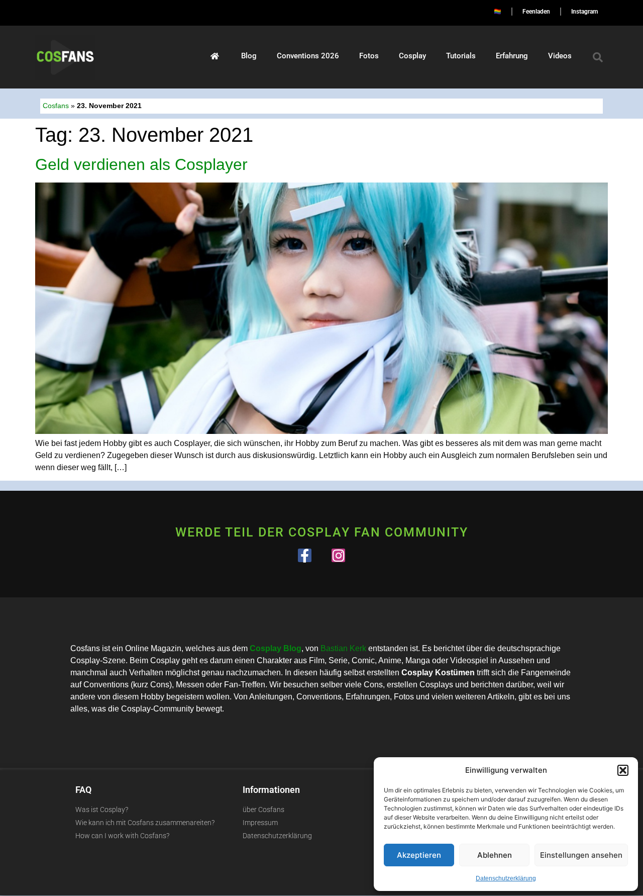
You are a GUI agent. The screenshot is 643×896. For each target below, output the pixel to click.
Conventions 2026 (308, 55)
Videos (560, 55)
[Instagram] (338, 555)
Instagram (584, 11)
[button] (623, 770)
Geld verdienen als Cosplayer (141, 164)
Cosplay (412, 55)
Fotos (369, 55)
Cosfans (56, 106)
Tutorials (461, 55)
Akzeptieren (419, 855)
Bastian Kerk (343, 648)
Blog (249, 55)
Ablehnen (494, 855)
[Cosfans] (214, 56)
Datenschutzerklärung (506, 878)
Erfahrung (512, 55)
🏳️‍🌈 (497, 11)
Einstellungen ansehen (581, 855)
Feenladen (536, 11)
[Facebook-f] (304, 555)
